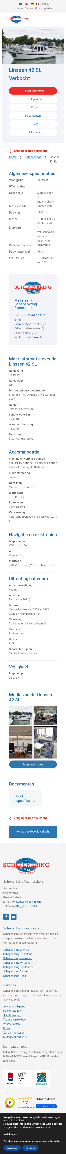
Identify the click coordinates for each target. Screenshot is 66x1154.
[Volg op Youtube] (13, 917)
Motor (13, 219)
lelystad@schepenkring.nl (26, 901)
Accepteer (12, 1147)
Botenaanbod (33, 157)
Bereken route (34, 337)
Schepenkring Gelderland (17, 954)
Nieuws (29, 8)
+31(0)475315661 (36, 315)
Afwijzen (30, 1147)
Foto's (35, 107)
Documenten (33, 115)
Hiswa (6, 1028)
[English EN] (26, 3)
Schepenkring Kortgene (16, 962)
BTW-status (17, 186)
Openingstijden (44, 8)
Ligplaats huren (12, 1010)
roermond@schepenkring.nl (30, 324)
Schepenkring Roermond (17, 958)
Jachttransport (12, 1015)
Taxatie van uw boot (15, 1019)
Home (13, 157)
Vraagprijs (16, 180)
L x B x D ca (16, 258)
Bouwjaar (15, 212)
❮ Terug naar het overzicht (28, 151)
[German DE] (32, 3)
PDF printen (35, 99)
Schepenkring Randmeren (18, 967)
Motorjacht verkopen (15, 1037)
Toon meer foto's (33, 764)
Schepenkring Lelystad (16, 949)
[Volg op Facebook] (6, 917)
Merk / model (18, 206)
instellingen (10, 1134)
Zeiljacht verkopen (14, 1032)
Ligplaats (15, 227)
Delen (34, 124)
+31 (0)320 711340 (26, 906)
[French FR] (38, 3)
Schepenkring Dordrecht (17, 971)
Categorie (16, 193)
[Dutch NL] (21, 3)
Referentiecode (20, 245)
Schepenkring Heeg (14, 975)
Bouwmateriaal (19, 251)
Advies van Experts (14, 1006)
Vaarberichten (11, 1024)
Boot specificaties (25, 798)
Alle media (35, 132)
